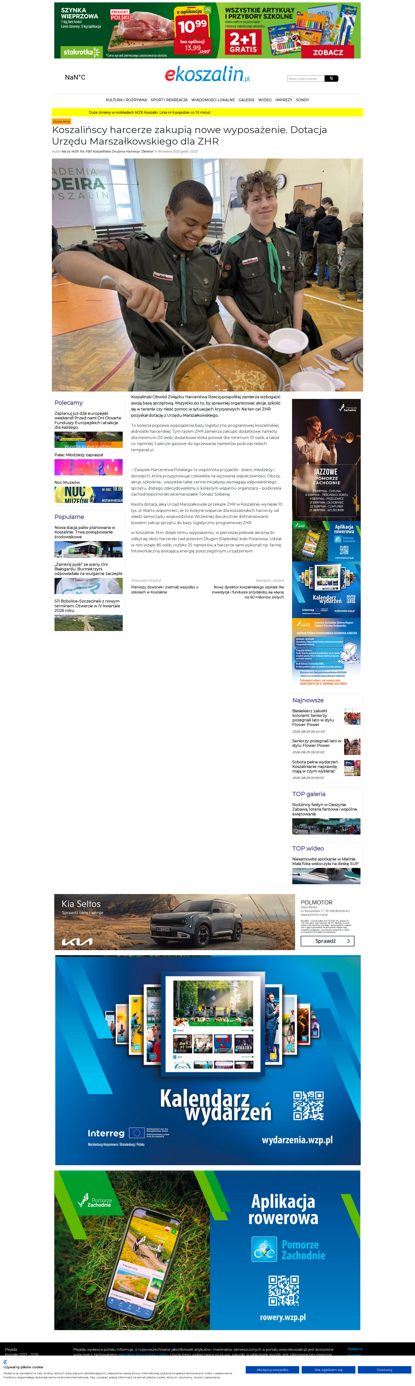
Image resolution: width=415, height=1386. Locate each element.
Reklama (355, 1298)
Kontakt (354, 1304)
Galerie (247, 49)
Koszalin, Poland (92, 26)
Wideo (265, 49)
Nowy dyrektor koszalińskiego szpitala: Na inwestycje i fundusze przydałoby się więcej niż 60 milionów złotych (248, 541)
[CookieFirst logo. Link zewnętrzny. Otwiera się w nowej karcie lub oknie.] (5, 1362)
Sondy (302, 49)
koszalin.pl (357, 1317)
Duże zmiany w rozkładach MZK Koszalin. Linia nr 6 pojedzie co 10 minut (93, 61)
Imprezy (283, 49)
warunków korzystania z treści (143, 1303)
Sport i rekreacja (169, 49)
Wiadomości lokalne (213, 49)
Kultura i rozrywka (126, 49)
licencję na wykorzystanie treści (208, 1308)
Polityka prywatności (365, 1311)
